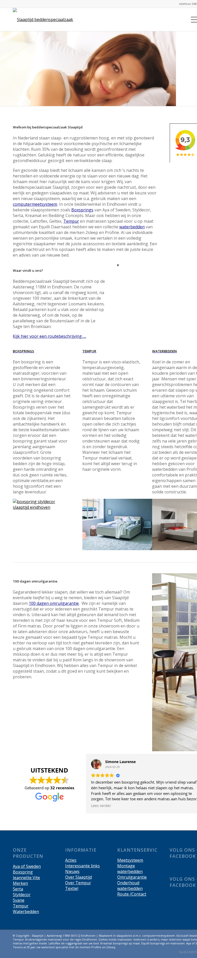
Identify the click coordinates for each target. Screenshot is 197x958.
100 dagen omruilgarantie (54, 603)
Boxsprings (82, 210)
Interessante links (82, 866)
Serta (18, 889)
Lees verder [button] (101, 805)
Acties (70, 860)
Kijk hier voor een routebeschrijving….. (49, 336)
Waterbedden (26, 911)
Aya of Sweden (27, 866)
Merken (20, 883)
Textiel (71, 888)
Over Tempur (78, 883)
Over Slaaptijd (78, 877)
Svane (18, 900)
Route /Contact (131, 894)
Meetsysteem (130, 860)
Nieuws (72, 871)
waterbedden (132, 227)
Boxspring (23, 872)
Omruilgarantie (132, 877)
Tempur (71, 221)
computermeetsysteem (35, 204)
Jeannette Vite (26, 877)
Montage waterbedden (130, 868)
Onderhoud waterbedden (130, 885)
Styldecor (22, 894)
